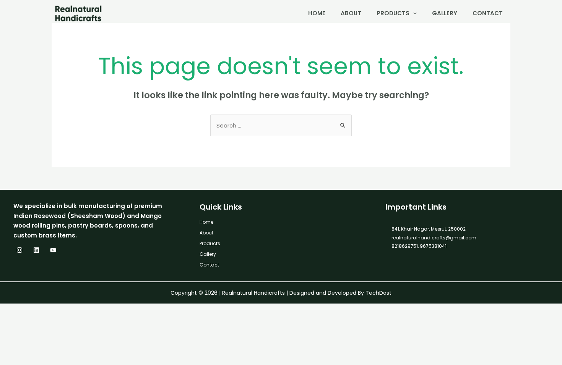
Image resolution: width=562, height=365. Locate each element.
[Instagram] (19, 250)
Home (316, 13)
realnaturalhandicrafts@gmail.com (433, 237)
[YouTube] (53, 250)
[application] (413, 13)
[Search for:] (281, 125)
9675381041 (433, 246)
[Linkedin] (36, 250)
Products (393, 13)
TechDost (378, 293)
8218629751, (405, 246)
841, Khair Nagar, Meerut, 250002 (428, 229)
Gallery (444, 13)
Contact (488, 13)
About (351, 13)
